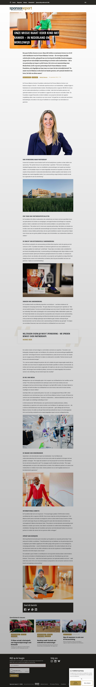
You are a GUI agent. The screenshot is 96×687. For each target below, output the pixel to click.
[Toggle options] (81, 679)
